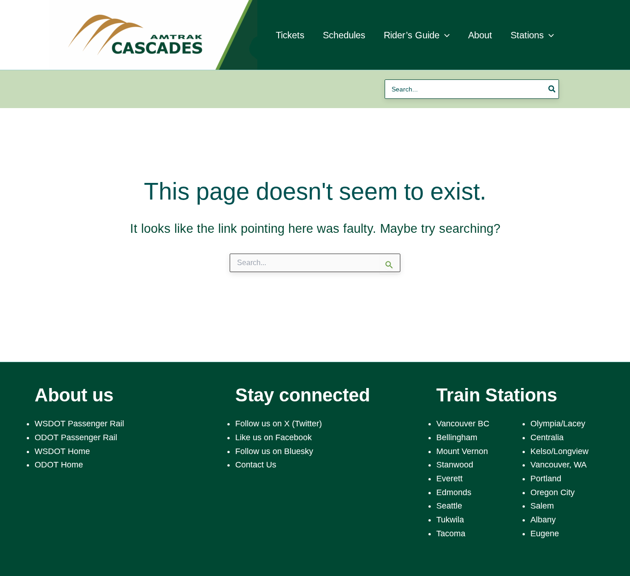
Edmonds (453, 492)
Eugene (544, 533)
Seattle (449, 505)
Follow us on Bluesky (274, 451)
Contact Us (255, 464)
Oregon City (552, 492)
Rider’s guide (412, 35)
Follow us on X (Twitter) (278, 423)
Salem (542, 505)
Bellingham (456, 437)
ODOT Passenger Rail (76, 437)
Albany (543, 519)
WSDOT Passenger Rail (79, 423)
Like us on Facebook (273, 437)
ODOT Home (59, 464)
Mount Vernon (462, 451)
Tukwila (450, 519)
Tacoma (450, 533)
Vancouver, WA (558, 464)
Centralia (547, 437)
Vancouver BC (462, 423)
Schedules (344, 35)
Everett (449, 478)
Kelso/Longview (559, 451)
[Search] (552, 89)
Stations (527, 35)
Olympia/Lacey (557, 423)
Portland (545, 478)
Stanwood (454, 464)
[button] (445, 35)
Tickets (290, 35)
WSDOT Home (62, 451)
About (480, 35)
